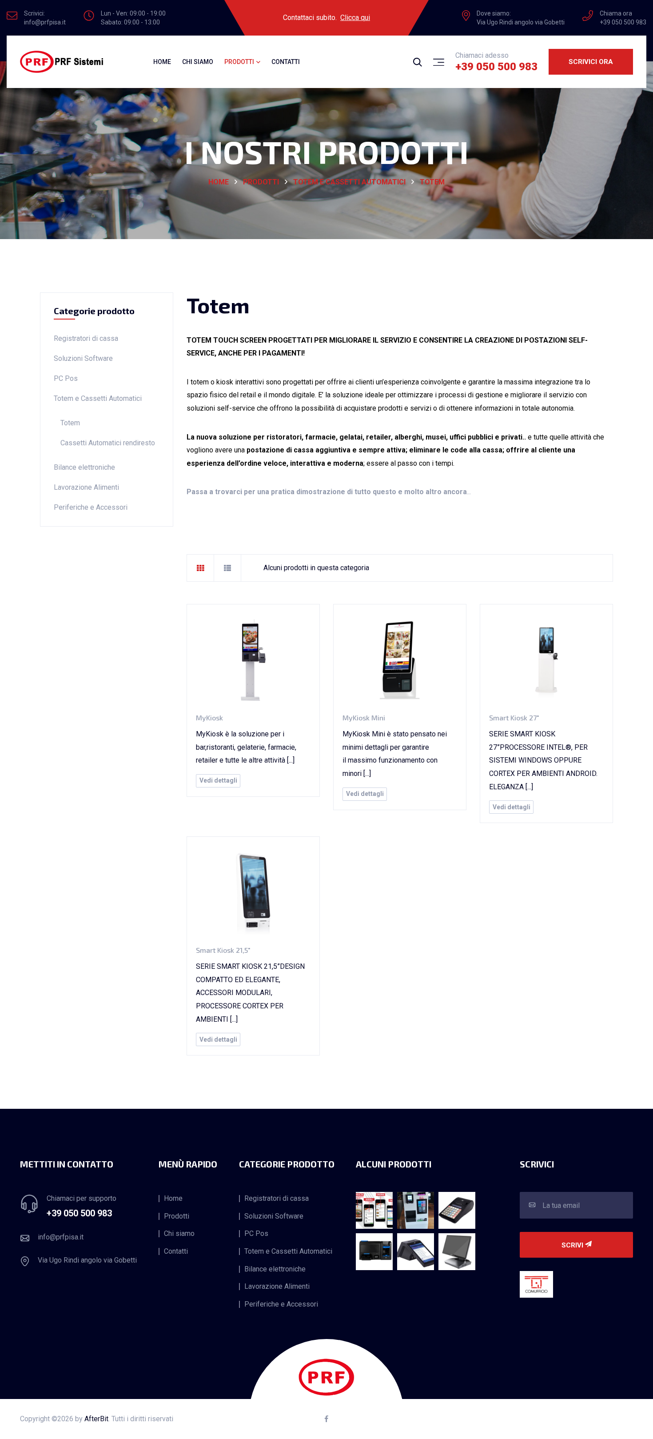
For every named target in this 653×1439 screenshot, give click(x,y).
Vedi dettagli (218, 780)
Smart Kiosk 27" (514, 717)
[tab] (200, 568)
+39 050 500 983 (496, 66)
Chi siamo (197, 61)
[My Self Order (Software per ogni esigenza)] (374, 1210)
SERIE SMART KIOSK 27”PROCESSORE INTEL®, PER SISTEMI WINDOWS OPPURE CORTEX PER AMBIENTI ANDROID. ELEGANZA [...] (543, 760)
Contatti (285, 61)
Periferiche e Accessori (90, 507)
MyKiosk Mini (363, 717)
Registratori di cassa (86, 338)
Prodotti (261, 182)
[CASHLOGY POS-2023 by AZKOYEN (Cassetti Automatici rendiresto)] (374, 1251)
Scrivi (573, 1245)
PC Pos (66, 378)
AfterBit (96, 1419)
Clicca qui (355, 17)
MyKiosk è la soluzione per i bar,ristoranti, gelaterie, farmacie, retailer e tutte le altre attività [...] (246, 747)
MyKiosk (209, 717)
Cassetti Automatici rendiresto (107, 443)
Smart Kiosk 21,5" (223, 950)
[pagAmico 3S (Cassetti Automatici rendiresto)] (415, 1210)
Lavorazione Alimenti (86, 487)
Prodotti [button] (239, 61)
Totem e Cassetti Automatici (349, 182)
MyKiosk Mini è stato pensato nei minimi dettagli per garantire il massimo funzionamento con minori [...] (394, 754)
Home (162, 61)
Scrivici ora (591, 62)
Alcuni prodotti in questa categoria (316, 568)
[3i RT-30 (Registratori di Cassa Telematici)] (456, 1210)
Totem (432, 182)
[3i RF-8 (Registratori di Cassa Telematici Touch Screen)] (415, 1251)
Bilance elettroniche (84, 467)
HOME (218, 182)
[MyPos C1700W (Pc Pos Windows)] (456, 1251)
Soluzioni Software (83, 358)
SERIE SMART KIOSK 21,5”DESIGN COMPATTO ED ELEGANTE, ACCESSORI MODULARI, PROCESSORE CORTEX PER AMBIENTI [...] (250, 992)
